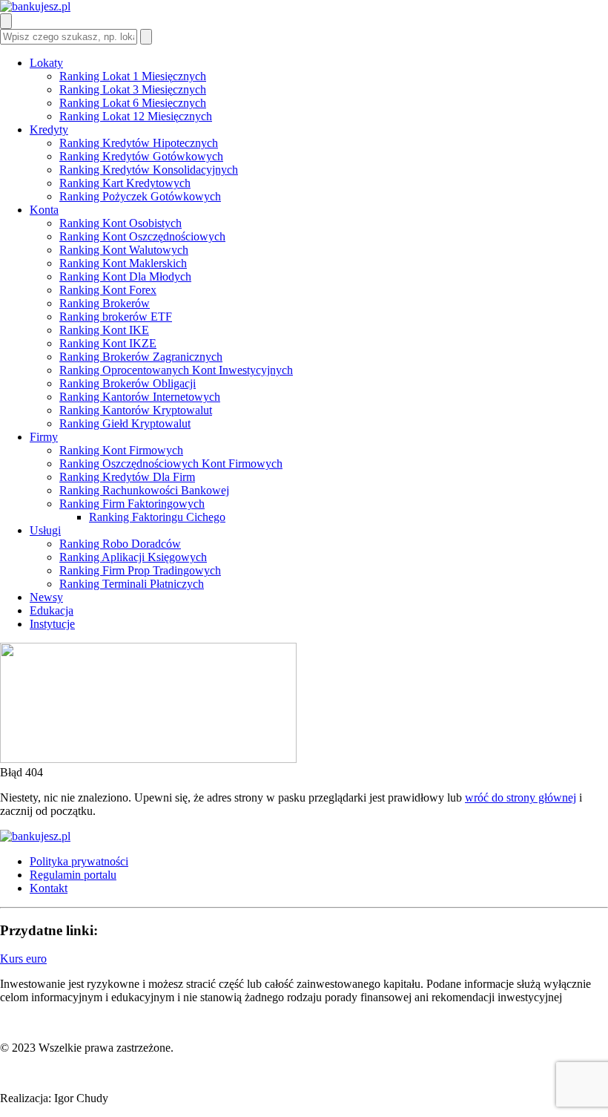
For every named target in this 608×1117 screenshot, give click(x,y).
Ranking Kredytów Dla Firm (127, 477)
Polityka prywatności (79, 861)
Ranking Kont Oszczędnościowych (142, 236)
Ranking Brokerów (104, 303)
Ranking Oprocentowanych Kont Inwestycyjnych (176, 370)
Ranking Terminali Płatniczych (131, 583)
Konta (44, 209)
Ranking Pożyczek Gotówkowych (140, 196)
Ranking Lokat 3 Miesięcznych (132, 89)
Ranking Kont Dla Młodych (125, 276)
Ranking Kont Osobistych (120, 223)
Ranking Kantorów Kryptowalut (135, 410)
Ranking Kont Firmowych (121, 450)
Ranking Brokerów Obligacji (127, 383)
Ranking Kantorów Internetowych (139, 396)
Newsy (46, 597)
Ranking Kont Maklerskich (123, 263)
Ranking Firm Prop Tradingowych (140, 570)
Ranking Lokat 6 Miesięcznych (132, 102)
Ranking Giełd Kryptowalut (125, 423)
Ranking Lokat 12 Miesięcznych (135, 116)
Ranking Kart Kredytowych (125, 183)
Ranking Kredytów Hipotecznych (138, 143)
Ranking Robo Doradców (120, 543)
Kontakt (48, 888)
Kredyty (49, 129)
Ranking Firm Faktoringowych (132, 503)
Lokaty (46, 62)
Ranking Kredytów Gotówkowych (141, 156)
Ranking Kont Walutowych (123, 249)
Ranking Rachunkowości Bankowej (144, 490)
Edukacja (51, 610)
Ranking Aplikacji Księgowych (133, 557)
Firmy (44, 436)
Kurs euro (23, 958)
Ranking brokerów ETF (115, 316)
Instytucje (52, 624)
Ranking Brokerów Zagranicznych (140, 356)
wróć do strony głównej (520, 797)
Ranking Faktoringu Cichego (157, 517)
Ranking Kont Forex (107, 290)
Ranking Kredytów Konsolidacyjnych (148, 169)
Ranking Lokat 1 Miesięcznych (132, 76)
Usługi (45, 530)
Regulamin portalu (73, 874)
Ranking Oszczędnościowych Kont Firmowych (170, 463)
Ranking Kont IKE (104, 330)
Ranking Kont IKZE (107, 343)
